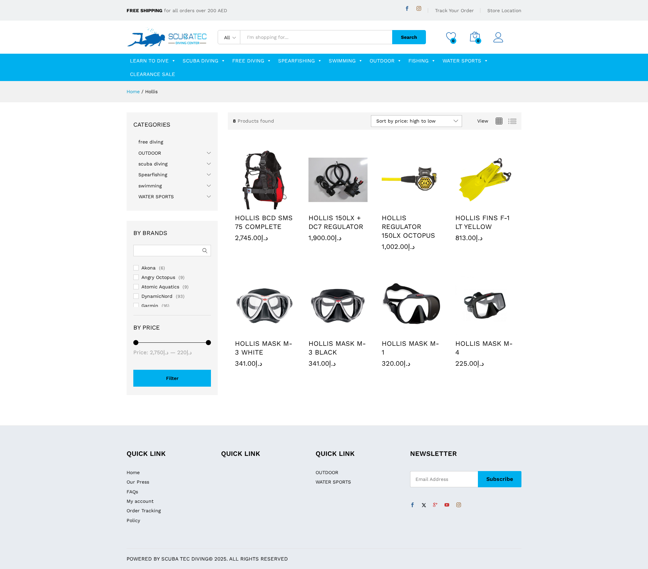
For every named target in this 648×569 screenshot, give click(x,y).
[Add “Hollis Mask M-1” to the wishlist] (427, 331)
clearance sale (152, 74)
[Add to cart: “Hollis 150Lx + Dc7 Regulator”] (322, 205)
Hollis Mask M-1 (410, 347)
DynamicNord (156, 296)
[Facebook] (407, 8)
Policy (133, 520)
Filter (172, 378)
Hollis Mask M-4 (484, 347)
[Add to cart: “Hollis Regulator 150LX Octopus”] (396, 205)
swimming (342, 61)
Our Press (138, 482)
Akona (148, 267)
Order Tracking (144, 510)
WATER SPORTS (461, 61)
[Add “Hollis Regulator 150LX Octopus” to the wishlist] (427, 205)
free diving (248, 61)
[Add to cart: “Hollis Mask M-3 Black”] (322, 331)
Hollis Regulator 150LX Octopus (408, 226)
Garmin (149, 305)
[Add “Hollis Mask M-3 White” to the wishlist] (280, 331)
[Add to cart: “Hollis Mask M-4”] (469, 331)
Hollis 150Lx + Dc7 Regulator (335, 222)
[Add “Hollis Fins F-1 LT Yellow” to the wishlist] (500, 205)
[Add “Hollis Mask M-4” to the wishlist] (500, 331)
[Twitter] (424, 505)
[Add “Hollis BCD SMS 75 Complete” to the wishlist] (280, 205)
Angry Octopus (158, 277)
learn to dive (149, 61)
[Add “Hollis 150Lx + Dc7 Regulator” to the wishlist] (353, 205)
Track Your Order (454, 10)
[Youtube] (447, 505)
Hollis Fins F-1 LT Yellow (482, 222)
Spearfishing (296, 61)
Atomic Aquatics (160, 286)
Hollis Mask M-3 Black (337, 347)
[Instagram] (419, 8)
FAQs (132, 491)
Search (409, 37)
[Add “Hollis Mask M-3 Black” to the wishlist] (353, 331)
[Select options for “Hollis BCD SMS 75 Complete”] (249, 205)
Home (133, 472)
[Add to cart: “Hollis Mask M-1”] (396, 331)
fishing (418, 61)
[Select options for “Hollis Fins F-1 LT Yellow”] (469, 205)
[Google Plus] (435, 505)
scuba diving (200, 61)
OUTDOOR (382, 61)
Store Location (504, 10)
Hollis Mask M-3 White (263, 347)
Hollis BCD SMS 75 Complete (264, 222)
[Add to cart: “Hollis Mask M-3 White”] (249, 331)
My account (140, 501)
